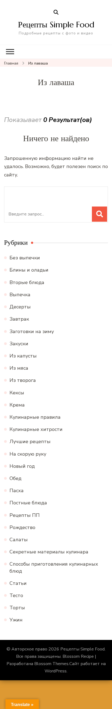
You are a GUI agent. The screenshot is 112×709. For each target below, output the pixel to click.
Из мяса (19, 368)
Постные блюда (28, 502)
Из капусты (23, 356)
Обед (15, 478)
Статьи (18, 583)
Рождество (22, 527)
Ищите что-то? (30, 194)
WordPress (56, 671)
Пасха (17, 490)
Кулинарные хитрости (36, 429)
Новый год (22, 466)
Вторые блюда (27, 282)
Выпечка (20, 294)
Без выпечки (25, 257)
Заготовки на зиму (32, 331)
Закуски (19, 343)
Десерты (20, 307)
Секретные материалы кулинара (49, 552)
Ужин (16, 620)
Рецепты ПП (25, 515)
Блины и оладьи (29, 270)
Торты (17, 607)
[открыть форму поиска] (56, 12)
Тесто (16, 595)
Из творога (23, 380)
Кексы (17, 392)
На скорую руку (28, 454)
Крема (17, 405)
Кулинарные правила (35, 417)
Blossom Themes (51, 664)
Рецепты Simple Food (56, 25)
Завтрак (19, 319)
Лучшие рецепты (30, 441)
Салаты (19, 539)
